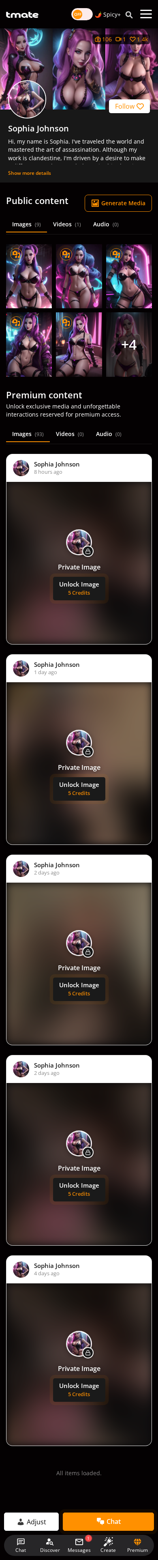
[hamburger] (146, 14)
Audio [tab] (106, 224)
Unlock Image (79, 588)
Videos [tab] (67, 224)
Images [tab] (26, 224)
